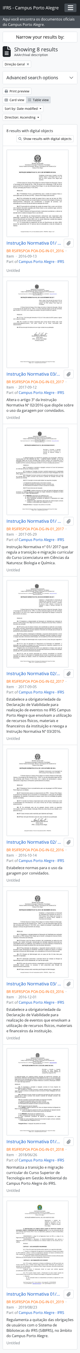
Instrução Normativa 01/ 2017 (34, 521)
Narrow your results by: (40, 37)
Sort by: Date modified (22, 108)
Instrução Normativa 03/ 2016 (34, 984)
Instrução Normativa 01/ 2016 (34, 243)
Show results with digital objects (47, 139)
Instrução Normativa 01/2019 (34, 1294)
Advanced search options (32, 78)
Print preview (19, 91)
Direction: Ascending (20, 117)
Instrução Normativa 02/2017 (34, 673)
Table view (40, 100)
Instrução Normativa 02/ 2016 (34, 842)
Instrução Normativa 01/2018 (34, 1141)
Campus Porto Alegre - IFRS (41, 261)
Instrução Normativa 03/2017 (34, 374)
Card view (16, 100)
